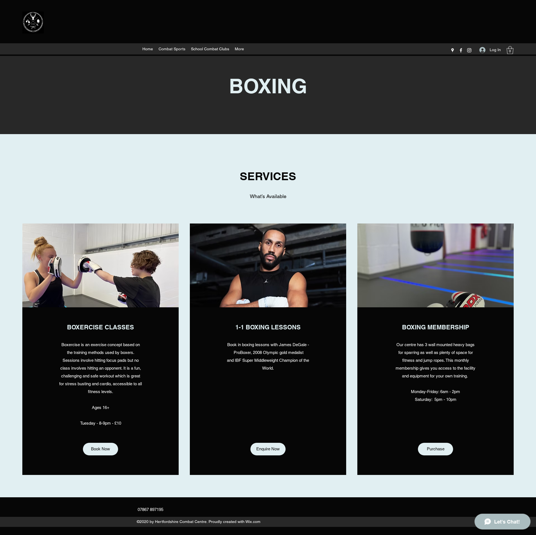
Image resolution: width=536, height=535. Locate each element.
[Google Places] (452, 50)
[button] (510, 50)
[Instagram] (469, 50)
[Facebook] (461, 50)
